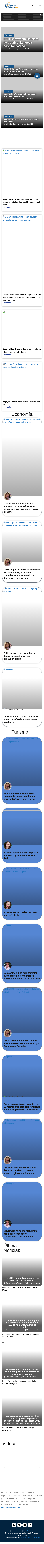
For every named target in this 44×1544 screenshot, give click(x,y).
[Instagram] (30, 1525)
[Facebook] (14, 1525)
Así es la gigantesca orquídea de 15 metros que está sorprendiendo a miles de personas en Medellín (22, 1107)
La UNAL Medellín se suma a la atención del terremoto (22, 1279)
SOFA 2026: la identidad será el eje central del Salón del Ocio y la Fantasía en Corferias (22, 1043)
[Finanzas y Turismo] (12, 5)
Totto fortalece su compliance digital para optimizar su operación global (19, 656)
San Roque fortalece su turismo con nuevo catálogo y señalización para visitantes (21, 1234)
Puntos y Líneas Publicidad (30, 1537)
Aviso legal (27, 1531)
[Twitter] (19, 1525)
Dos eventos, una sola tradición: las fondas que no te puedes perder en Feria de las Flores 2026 (22, 976)
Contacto (35, 1531)
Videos (9, 1443)
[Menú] (40, 5)
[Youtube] (24, 1525)
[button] (5, 1468)
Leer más (7, 208)
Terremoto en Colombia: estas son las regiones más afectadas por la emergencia (22, 1371)
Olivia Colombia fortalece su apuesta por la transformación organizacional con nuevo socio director (22, 297)
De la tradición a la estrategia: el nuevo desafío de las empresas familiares (21, 719)
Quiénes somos (16, 1531)
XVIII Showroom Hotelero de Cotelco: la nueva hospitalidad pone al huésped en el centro (21, 202)
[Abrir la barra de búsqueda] (33, 5)
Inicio (8, 1531)
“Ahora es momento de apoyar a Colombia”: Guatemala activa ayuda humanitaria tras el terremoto (22, 1323)
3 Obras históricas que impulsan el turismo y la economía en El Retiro (21, 855)
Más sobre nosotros (10, 1507)
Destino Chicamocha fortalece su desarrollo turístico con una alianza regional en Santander (21, 1170)
